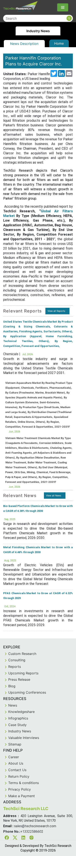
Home (59, 43)
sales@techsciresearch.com (35, 826)
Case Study (17, 725)
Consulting (16, 660)
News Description (24, 43)
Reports (14, 666)
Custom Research (22, 654)
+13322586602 (31, 832)
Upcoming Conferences (27, 692)
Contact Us (17, 770)
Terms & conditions (23, 783)
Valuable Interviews (23, 738)
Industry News (19, 731)
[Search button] (69, 18)
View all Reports (56, 310)
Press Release (19, 679)
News (12, 705)
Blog (11, 686)
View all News (53, 495)
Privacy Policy (19, 789)
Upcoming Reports (23, 673)
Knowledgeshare (21, 712)
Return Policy (18, 776)
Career (13, 757)
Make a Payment (21, 796)
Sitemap (14, 744)
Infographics (18, 718)
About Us (15, 763)
